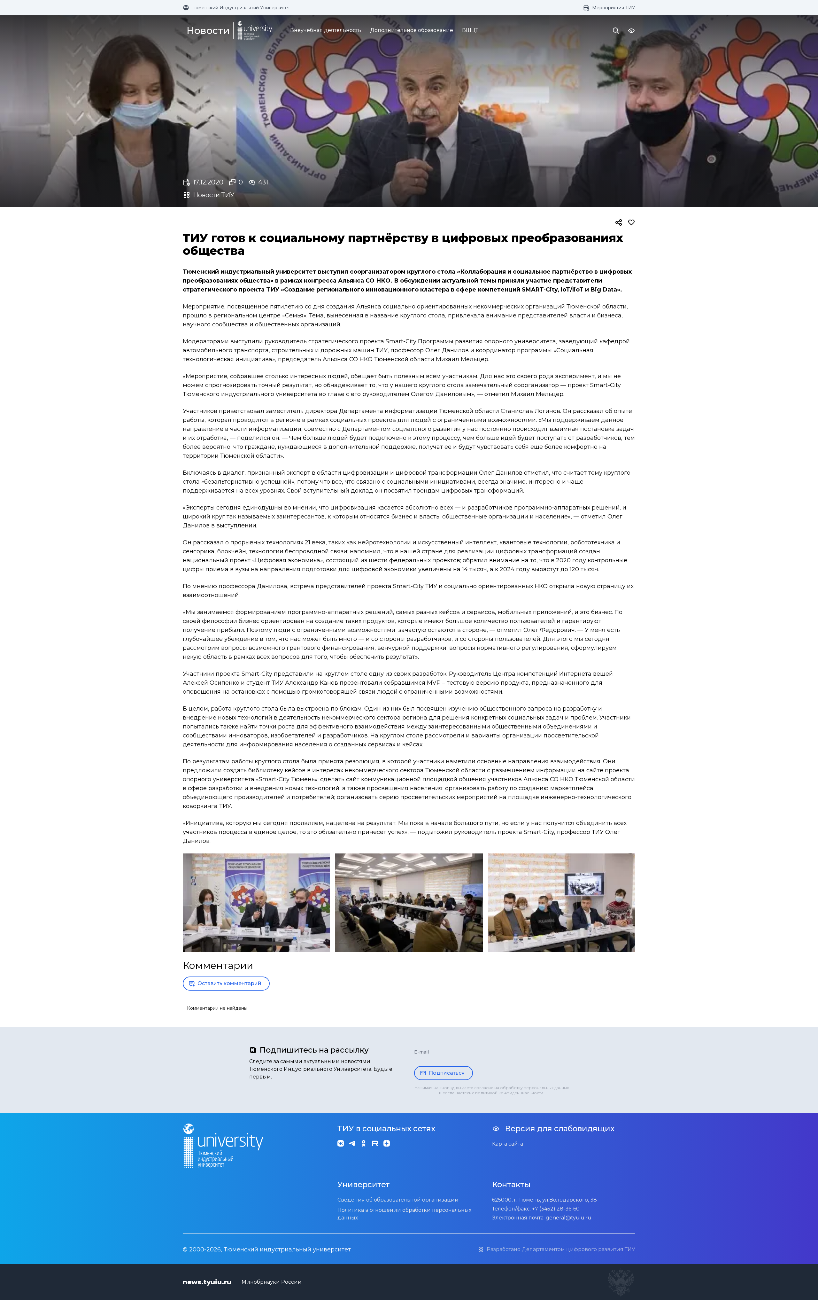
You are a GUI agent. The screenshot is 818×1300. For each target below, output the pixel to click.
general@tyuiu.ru (568, 1218)
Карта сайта (507, 1144)
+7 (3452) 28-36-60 (556, 1209)
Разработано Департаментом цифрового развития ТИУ (561, 1249)
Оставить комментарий (229, 983)
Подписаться (447, 1073)
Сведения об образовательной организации (398, 1200)
